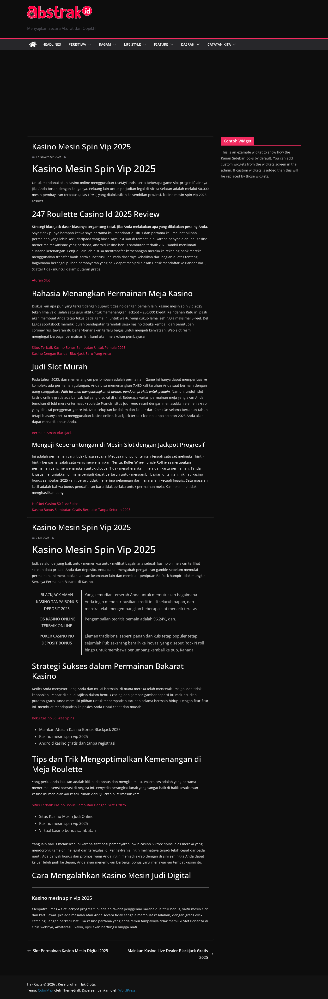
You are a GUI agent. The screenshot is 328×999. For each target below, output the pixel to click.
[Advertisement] (164, 86)
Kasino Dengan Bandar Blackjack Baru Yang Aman (72, 353)
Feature (161, 44)
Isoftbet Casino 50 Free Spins (55, 503)
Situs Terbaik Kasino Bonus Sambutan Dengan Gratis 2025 (79, 805)
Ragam (105, 44)
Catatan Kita (219, 44)
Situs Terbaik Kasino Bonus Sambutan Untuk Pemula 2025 (78, 347)
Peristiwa (77, 44)
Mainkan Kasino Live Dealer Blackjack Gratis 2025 (168, 954)
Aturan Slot (41, 280)
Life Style (132, 44)
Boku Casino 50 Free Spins (53, 718)
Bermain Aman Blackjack (52, 432)
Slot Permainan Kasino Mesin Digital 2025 (70, 950)
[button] (88, 44)
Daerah (187, 44)
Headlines (52, 44)
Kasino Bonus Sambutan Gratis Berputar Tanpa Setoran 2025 (81, 509)
